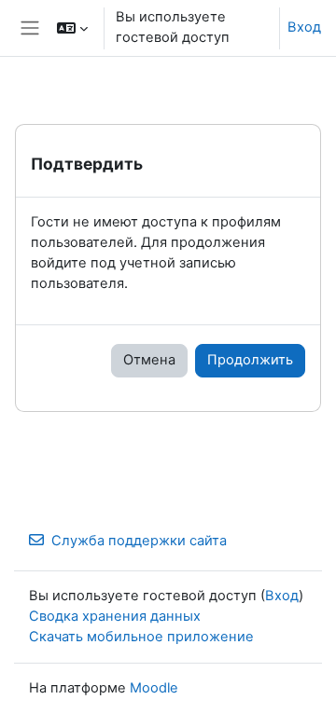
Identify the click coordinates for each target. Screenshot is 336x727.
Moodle (154, 687)
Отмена (149, 359)
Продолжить (250, 359)
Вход (304, 27)
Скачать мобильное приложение (141, 636)
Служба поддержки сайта (139, 540)
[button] (72, 28)
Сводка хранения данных (115, 616)
